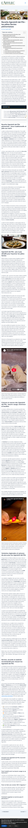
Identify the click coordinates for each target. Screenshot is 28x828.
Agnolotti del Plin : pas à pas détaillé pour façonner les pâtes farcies (14, 38)
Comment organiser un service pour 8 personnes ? (14, 53)
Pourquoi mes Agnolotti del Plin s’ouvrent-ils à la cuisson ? (13, 49)
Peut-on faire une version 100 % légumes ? (13, 52)
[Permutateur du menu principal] (25, 3)
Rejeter (10, 825)
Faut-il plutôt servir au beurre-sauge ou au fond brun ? (15, 50)
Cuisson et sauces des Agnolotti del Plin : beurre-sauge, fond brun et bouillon (13, 40)
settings (13, 823)
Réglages (16, 825)
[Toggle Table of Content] (23, 32)
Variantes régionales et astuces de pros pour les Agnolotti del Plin (13, 43)
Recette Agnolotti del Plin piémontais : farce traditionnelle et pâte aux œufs (12, 35)
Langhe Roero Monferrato (7, 696)
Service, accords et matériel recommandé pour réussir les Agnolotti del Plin (14, 46)
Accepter (4, 825)
